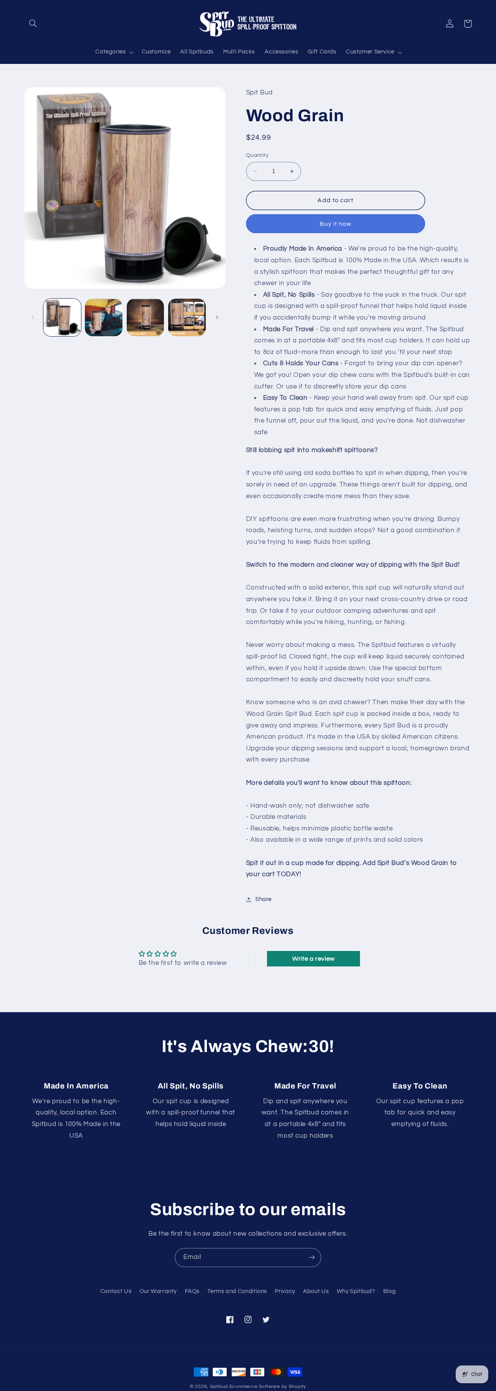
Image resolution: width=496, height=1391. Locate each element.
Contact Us (115, 1291)
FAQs (192, 1291)
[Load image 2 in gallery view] (103, 317)
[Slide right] (217, 317)
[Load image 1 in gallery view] (62, 317)
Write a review (313, 959)
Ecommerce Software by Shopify (267, 1386)
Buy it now (336, 224)
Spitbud (219, 1386)
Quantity (257, 155)
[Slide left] (32, 317)
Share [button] (263, 899)
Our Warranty (158, 1291)
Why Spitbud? (356, 1291)
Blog (389, 1291)
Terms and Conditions (237, 1291)
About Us (316, 1291)
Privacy (285, 1291)
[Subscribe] (312, 1257)
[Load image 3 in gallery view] (145, 317)
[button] (33, 24)
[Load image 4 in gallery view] (187, 317)
